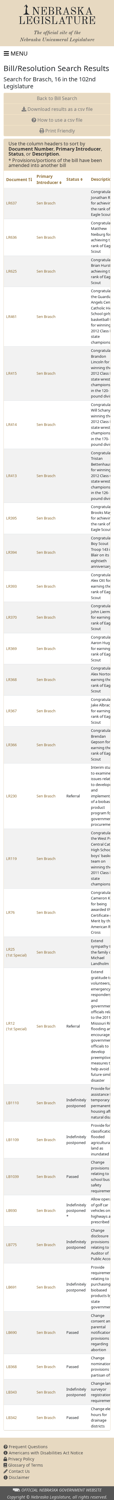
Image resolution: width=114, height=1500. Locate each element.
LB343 (11, 1392)
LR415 (11, 373)
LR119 (11, 858)
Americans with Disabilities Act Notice (45, 1453)
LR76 (10, 912)
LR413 (11, 475)
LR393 (11, 586)
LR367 (11, 710)
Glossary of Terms (25, 1465)
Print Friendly (59, 131)
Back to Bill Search (57, 98)
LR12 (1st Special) (16, 1026)
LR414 (11, 424)
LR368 (11, 679)
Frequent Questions (28, 1446)
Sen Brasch (46, 203)
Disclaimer (19, 1477)
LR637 (11, 203)
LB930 (11, 1210)
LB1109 (12, 1139)
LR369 (11, 648)
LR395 (11, 518)
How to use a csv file (59, 120)
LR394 (11, 552)
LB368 (11, 1366)
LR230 (11, 796)
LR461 (11, 316)
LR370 (11, 617)
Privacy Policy (20, 1459)
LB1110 (12, 1102)
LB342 (11, 1417)
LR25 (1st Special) (16, 952)
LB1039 (12, 1176)
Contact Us (19, 1471)
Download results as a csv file (59, 109)
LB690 (11, 1332)
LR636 (11, 237)
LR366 (11, 744)
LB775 (11, 1244)
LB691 (11, 1287)
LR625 (11, 271)
